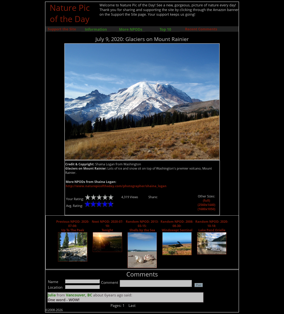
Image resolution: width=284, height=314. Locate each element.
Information (96, 29)
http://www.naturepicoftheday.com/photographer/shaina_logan (116, 186)
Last (132, 305)
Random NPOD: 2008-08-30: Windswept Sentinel (177, 225)
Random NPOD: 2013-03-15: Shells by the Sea (142, 225)
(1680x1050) (206, 209)
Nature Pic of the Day (70, 13)
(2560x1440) (206, 205)
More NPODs (130, 29)
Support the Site (62, 29)
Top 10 (165, 29)
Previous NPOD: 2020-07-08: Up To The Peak (72, 225)
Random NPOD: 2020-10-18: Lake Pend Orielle (211, 225)
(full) (206, 200)
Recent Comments (201, 29)
